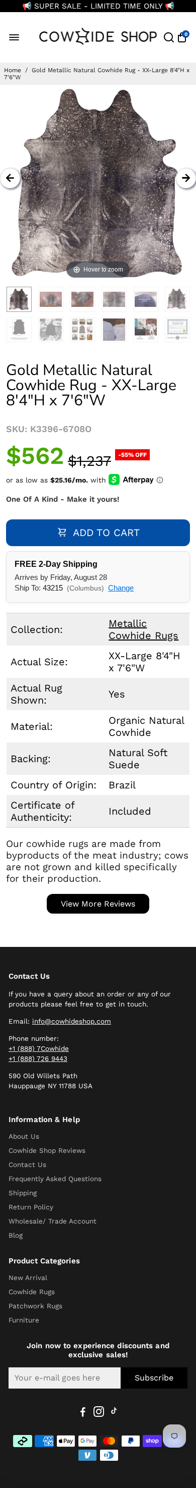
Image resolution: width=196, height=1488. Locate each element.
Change (121, 587)
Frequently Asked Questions (55, 1179)
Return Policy (31, 1207)
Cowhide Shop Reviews (47, 1150)
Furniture (24, 1320)
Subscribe (154, 1378)
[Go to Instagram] (98, 1413)
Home (12, 70)
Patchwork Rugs (35, 1306)
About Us (24, 1136)
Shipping (23, 1193)
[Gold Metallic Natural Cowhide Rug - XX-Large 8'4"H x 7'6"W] (19, 299)
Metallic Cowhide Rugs (143, 629)
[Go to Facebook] (82, 1413)
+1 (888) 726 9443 (38, 1058)
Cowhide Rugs (32, 1292)
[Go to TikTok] (114, 1413)
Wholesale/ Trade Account (52, 1221)
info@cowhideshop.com (71, 1021)
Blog (16, 1235)
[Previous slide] (10, 178)
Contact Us (27, 1164)
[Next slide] (186, 178)
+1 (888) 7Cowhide (39, 1048)
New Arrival (28, 1277)
